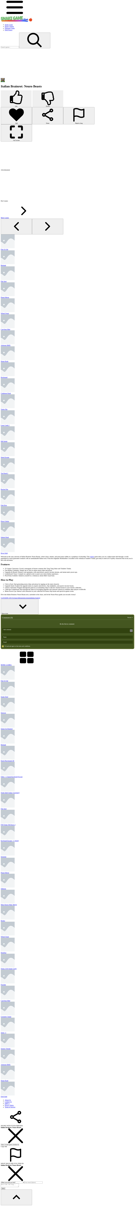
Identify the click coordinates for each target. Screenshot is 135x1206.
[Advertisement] (60, 155)
